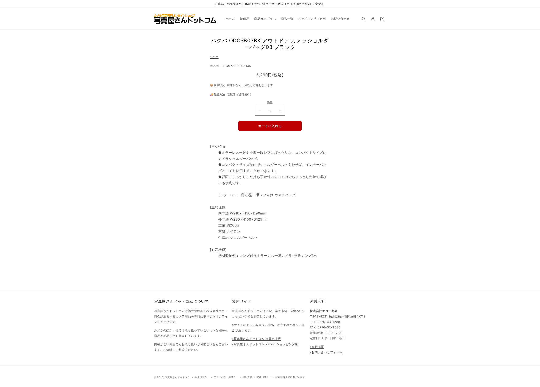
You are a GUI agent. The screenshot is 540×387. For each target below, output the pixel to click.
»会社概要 (317, 346)
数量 (270, 102)
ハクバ (214, 56)
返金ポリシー (202, 377)
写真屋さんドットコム (177, 377)
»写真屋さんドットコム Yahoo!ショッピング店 (265, 344)
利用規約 (247, 377)
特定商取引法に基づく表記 (290, 377)
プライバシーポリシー (226, 377)
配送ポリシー (263, 377)
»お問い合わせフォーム (326, 352)
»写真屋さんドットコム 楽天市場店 (256, 338)
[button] (265, 18)
